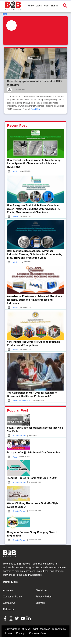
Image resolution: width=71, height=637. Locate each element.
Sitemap (40, 602)
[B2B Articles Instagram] (11, 618)
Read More (36, 109)
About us (8, 590)
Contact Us (9, 602)
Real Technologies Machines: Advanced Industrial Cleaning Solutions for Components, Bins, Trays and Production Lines (34, 254)
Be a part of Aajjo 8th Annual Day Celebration (33, 452)
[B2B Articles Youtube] (23, 618)
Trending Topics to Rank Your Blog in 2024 (32, 477)
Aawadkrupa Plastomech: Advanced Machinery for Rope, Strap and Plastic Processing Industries (34, 300)
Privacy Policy (43, 596)
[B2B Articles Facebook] (5, 618)
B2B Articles (59, 629)
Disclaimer (41, 590)
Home (30, 5)
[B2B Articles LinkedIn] (29, 618)
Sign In (54, 5)
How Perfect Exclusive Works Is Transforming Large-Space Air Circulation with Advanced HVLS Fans (34, 163)
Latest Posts (42, 5)
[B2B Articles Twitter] (17, 618)
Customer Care (37, 633)
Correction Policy (12, 596)
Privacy (20, 633)
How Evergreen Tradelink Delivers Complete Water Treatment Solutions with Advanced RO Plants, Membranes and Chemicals (33, 209)
